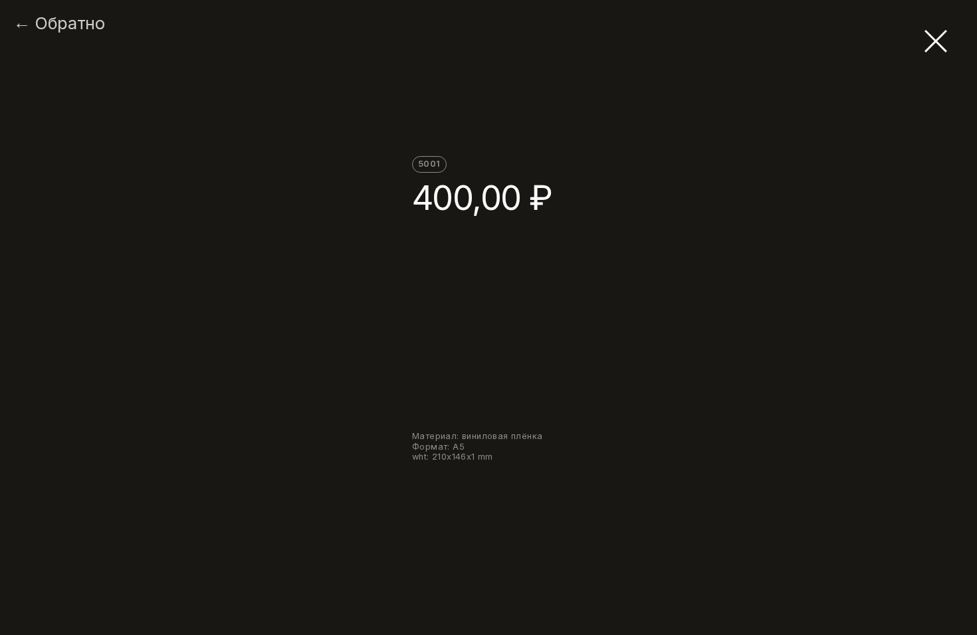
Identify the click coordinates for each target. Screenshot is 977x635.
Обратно (69, 23)
